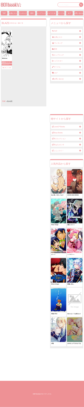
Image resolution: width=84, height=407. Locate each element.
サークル (61, 13)
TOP (4, 13)
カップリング (41, 13)
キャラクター (51, 13)
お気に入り (13, 13)
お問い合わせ (78, 13)
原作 (32, 13)
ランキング (23, 13)
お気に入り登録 (7, 67)
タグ (69, 13)
